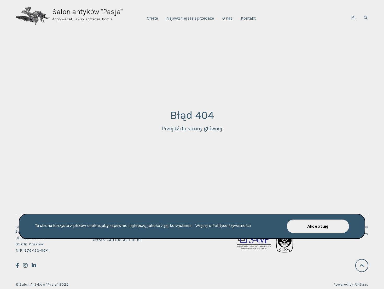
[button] (318, 226)
